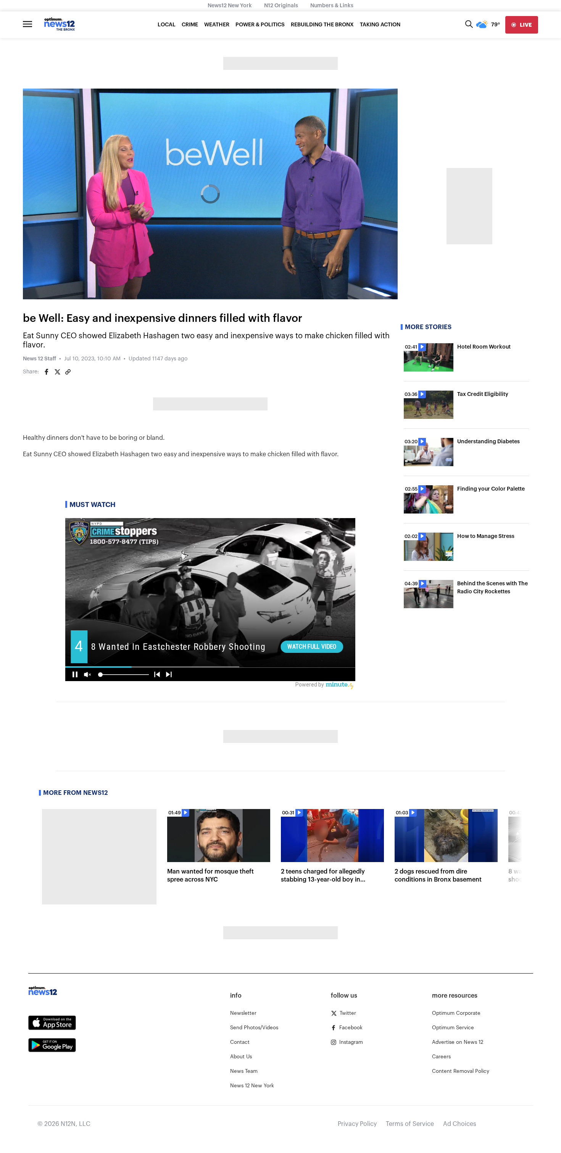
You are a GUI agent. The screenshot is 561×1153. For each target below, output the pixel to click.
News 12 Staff (39, 359)
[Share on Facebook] (47, 372)
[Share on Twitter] (57, 372)
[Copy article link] (68, 372)
